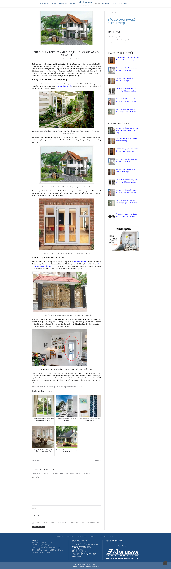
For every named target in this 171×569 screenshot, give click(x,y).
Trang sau (97, 460)
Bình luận (35, 477)
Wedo (86, 543)
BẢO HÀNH (103, 536)
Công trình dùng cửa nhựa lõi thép (120, 40)
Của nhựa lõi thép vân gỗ (41, 544)
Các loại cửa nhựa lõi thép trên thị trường (47, 550)
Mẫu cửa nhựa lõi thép (116, 37)
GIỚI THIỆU (70, 536)
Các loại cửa (36, 549)
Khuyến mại (63, 3)
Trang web (35, 515)
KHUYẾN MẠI (82, 536)
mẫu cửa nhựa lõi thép (64, 86)
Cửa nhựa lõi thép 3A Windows (42, 542)
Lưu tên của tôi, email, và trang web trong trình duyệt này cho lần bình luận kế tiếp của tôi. (66, 522)
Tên (34, 500)
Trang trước (36, 460)
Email (34, 508)
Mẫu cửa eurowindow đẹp (51, 549)
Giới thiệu (72, 3)
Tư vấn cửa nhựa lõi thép (70, 58)
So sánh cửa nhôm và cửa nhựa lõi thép (46, 547)
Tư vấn (97, 3)
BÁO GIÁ (92, 536)
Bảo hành (105, 3)
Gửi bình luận (38, 526)
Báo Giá (53, 3)
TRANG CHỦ (59, 536)
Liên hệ (114, 3)
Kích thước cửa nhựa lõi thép (42, 546)
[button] (165, 563)
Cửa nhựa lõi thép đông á (41, 552)
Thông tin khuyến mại (115, 46)
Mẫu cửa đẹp (44, 3)
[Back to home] (85, 3)
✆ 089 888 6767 (123, 3)
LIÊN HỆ (112, 536)
